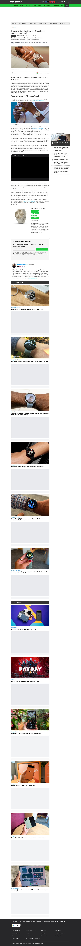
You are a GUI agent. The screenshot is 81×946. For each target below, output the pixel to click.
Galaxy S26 (62, 23)
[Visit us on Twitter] (48, 2)
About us (13, 935)
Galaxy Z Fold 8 (42, 23)
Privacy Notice (15, 253)
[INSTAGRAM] (20, 266)
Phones (21, 5)
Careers (27, 933)
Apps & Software (47, 5)
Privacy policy (43, 930)
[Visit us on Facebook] (46, 2)
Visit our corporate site (60, 921)
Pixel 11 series (32, 23)
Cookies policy (58, 930)
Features (14, 35)
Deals (66, 5)
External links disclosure (60, 933)
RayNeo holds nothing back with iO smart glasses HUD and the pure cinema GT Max (61, 155)
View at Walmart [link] (35, 217)
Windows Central (15, 938)
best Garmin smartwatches (28, 201)
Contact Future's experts (31, 930)
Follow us (40, 73)
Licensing (42, 933)
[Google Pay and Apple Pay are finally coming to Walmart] (60, 140)
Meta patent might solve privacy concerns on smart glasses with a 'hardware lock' (61, 149)
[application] (30, 168)
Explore (16, 5)
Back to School (22, 23)
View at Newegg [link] (35, 211)
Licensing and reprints (59, 935)
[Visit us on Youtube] (50, 2)
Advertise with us (44, 935)
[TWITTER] (18, 266)
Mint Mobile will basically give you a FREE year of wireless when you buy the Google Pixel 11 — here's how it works (61, 161)
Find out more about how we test (38, 100)
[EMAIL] (25, 266)
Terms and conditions (16, 930)
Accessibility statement (16, 933)
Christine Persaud (21, 35)
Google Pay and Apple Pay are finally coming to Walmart (61, 143)
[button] (69, 2)
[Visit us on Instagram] (52, 2)
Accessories (56, 5)
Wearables (27, 5)
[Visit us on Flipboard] (54, 2)
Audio (62, 5)
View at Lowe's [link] (34, 213)
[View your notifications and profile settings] (64, 2)
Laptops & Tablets (36, 5)
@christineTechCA (32, 278)
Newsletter (47, 73)
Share (14, 73)
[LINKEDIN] (23, 266)
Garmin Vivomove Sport (37, 128)
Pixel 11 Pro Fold (53, 23)
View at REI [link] (33, 215)
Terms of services (27, 252)
